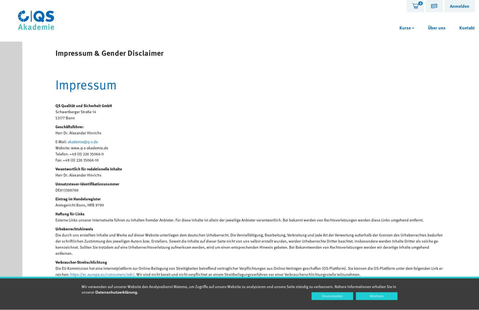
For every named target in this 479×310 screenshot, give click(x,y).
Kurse (405, 27)
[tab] (415, 6)
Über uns (436, 27)
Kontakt (467, 27)
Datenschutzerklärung (116, 292)
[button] (434, 7)
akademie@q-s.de (83, 142)
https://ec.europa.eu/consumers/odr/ (102, 274)
